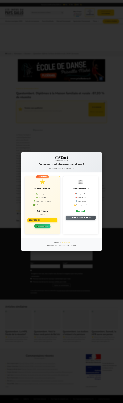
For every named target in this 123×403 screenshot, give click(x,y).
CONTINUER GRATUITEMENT (81, 217)
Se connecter (66, 242)
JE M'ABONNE (34, 220)
